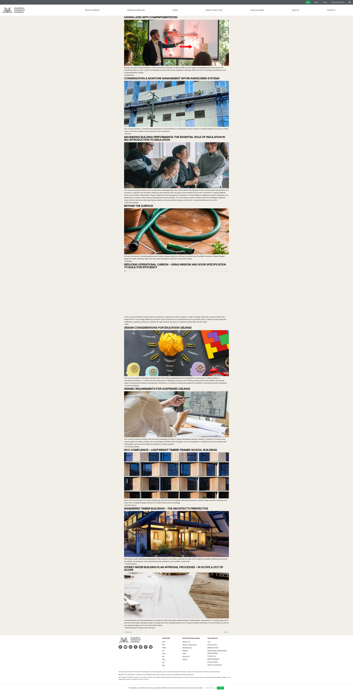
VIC (163, 662)
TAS (163, 659)
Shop (325, 2)
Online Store (212, 645)
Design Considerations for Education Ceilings (158, 328)
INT (163, 645)
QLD (163, 654)
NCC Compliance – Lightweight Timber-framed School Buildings (170, 450)
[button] (349, 2)
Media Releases (213, 659)
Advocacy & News (257, 10)
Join (209, 642)
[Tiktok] (146, 647)
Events (175, 10)
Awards (185, 651)
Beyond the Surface (138, 206)
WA (163, 665)
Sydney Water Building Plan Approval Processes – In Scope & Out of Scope (173, 569)
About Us (295, 10)
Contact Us (331, 10)
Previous (128, 632)
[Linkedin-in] (130, 647)
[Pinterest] (151, 647)
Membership (187, 648)
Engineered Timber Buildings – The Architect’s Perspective (166, 508)
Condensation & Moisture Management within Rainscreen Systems (172, 78)
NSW (164, 648)
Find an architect (338, 2)
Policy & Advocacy (189, 645)
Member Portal (212, 648)
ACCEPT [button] (220, 688)
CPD (184, 654)
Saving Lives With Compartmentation (150, 17)
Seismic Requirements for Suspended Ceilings (157, 389)
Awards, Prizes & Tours (214, 10)
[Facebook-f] (135, 647)
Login (316, 2)
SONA (184, 659)
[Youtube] (125, 647)
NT (163, 651)
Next (226, 632)
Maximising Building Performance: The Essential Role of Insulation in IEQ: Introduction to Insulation (174, 138)
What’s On (186, 642)
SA (163, 657)
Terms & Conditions (214, 665)
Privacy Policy (212, 662)
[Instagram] (120, 647)
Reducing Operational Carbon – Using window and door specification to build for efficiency (175, 266)
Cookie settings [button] (210, 688)
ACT (163, 642)
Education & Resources (136, 10)
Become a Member (92, 10)
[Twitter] (140, 647)
